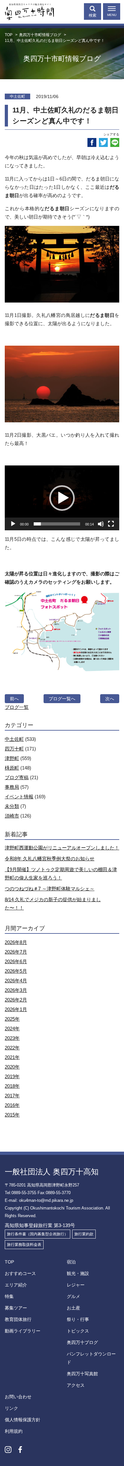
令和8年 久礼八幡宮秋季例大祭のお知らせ (49, 858)
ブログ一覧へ (62, 698)
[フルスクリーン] (111, 524)
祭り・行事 (78, 1319)
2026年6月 (16, 961)
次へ (109, 698)
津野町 (12, 758)
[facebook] (91, 142)
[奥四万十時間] (27, 10)
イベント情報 (19, 796)
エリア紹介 (16, 1284)
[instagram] (8, 1449)
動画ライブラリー (22, 1330)
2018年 (12, 1086)
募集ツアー (16, 1307)
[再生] (13, 524)
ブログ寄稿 (17, 777)
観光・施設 (78, 1273)
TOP (9, 1261)
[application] (62, 497)
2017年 (12, 1095)
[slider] (57, 524)
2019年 (12, 1076)
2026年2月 (16, 999)
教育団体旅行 (18, 1319)
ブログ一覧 (17, 707)
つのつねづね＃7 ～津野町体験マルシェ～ (49, 888)
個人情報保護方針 (22, 1419)
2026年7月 (16, 952)
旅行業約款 (83, 1234)
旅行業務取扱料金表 (24, 1244)
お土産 (73, 1307)
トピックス (78, 1330)
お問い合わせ (18, 1396)
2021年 (12, 1057)
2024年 (12, 1028)
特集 (9, 1296)
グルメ (73, 1296)
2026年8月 (16, 942)
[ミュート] (101, 524)
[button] (62, 498)
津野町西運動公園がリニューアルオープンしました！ (62, 847)
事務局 (12, 787)
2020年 (12, 1067)
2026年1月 (16, 1009)
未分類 (12, 806)
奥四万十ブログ (82, 1342)
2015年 (12, 1114)
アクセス (76, 1385)
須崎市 (12, 815)
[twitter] (103, 142)
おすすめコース (20, 1273)
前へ (14, 698)
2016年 (12, 1105)
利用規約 (14, 1431)
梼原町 (12, 768)
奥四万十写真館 (82, 1373)
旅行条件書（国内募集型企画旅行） (37, 1234)
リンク (11, 1408)
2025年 (12, 1019)
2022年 (12, 1047)
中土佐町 (14, 739)
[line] (114, 142)
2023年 (12, 1038)
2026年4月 (16, 980)
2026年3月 (16, 990)
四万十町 (14, 748)
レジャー (76, 1284)
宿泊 (71, 1261)
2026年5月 (16, 971)
